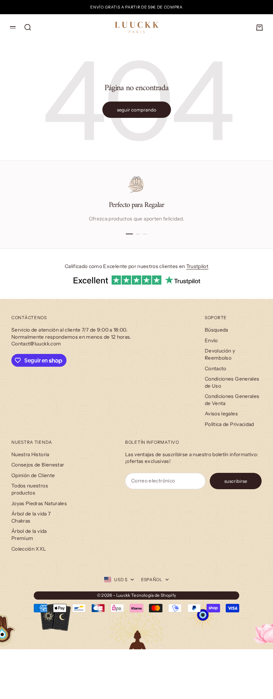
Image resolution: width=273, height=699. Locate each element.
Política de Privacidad (229, 424)
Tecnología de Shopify (153, 595)
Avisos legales (221, 413)
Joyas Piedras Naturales (39, 503)
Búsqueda (216, 330)
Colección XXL (28, 549)
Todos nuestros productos (29, 489)
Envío (211, 340)
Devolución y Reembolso (220, 354)
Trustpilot (197, 266)
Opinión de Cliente (33, 475)
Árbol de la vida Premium (29, 534)
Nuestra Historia (30, 454)
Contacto (215, 368)
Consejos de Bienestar (37, 465)
